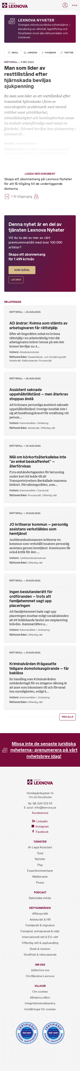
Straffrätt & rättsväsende (40, 954)
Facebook (50, 52)
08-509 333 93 (42, 803)
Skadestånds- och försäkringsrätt (47, 357)
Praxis (40, 882)
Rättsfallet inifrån (40, 898)
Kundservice (40, 813)
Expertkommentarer (40, 871)
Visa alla (67, 716)
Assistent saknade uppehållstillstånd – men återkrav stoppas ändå (38, 394)
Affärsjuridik (40, 913)
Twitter (68, 52)
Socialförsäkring (36, 149)
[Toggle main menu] (74, 5)
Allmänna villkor (40, 997)
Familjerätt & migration (40, 925)
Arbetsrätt (15, 360)
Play (40, 865)
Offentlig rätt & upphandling (40, 943)
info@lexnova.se (45, 807)
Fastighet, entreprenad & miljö (40, 931)
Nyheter (40, 859)
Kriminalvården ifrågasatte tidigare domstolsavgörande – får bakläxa (39, 668)
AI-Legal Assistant (40, 847)
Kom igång (21, 270)
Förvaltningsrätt (14, 153)
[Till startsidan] (15, 5)
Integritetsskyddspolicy (40, 1003)
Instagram (42, 826)
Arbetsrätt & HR (40, 919)
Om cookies (40, 991)
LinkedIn (32, 52)
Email (14, 52)
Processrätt (45, 360)
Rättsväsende (29, 360)
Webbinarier (40, 876)
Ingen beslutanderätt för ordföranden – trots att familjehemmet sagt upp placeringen (30, 598)
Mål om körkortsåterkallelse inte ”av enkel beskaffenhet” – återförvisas (37, 462)
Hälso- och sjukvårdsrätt (43, 153)
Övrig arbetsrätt (58, 149)
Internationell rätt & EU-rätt (40, 937)
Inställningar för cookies (40, 1009)
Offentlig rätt (48, 427)
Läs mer (16, 279)
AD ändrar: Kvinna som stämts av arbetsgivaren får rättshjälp (38, 325)
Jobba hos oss (40, 970)
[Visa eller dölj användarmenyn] (65, 5)
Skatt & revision (40, 949)
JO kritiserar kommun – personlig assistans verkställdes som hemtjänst (38, 529)
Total (40, 853)
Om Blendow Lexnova (40, 976)
